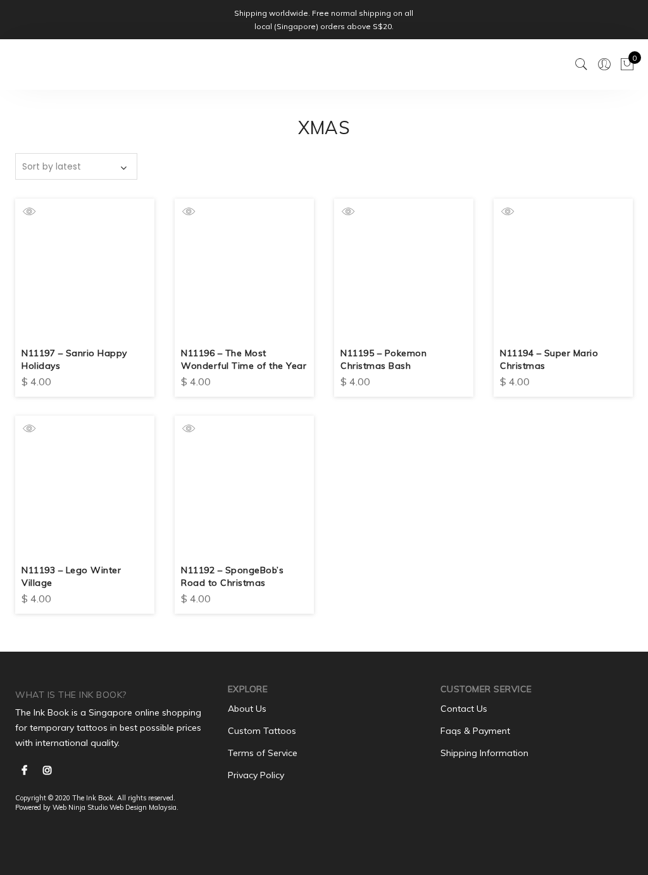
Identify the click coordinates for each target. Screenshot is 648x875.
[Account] (604, 64)
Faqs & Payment (475, 730)
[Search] (581, 64)
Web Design (128, 807)
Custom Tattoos (262, 730)
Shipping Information (484, 753)
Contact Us (463, 708)
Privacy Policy (256, 775)
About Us (247, 708)
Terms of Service (262, 753)
